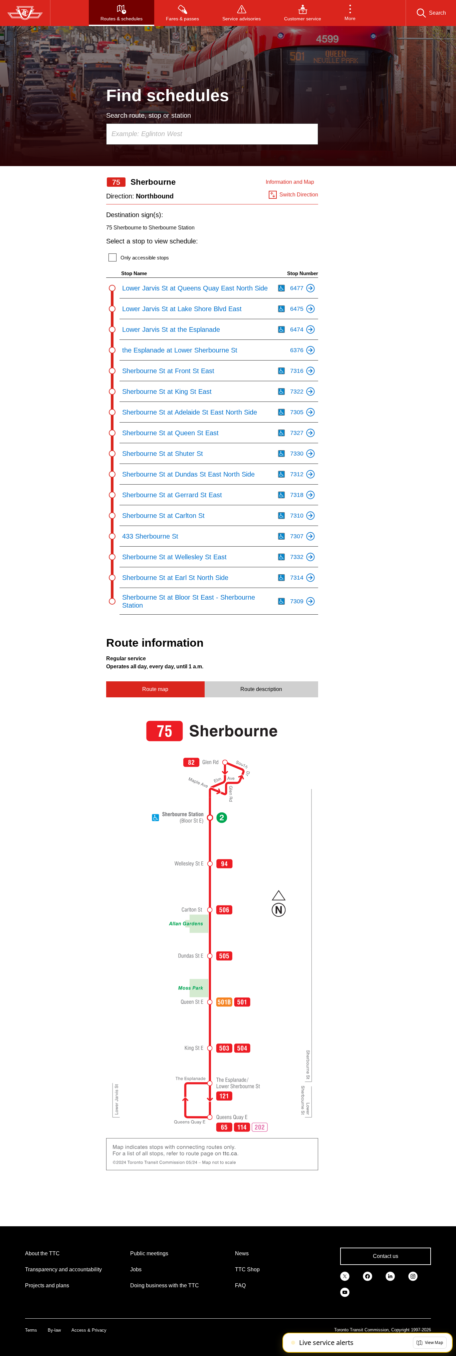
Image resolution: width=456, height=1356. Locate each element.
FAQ (240, 1285)
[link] (345, 1275)
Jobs (136, 1269)
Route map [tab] (155, 689)
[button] (350, 13)
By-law (54, 1330)
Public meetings (149, 1253)
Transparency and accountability (63, 1269)
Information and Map (290, 182)
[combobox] (212, 134)
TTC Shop (247, 1269)
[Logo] (25, 13)
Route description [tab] (261, 689)
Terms (31, 1330)
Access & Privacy (88, 1330)
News (242, 1253)
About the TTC (42, 1253)
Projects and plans (47, 1285)
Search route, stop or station (148, 115)
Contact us (385, 1256)
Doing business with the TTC (164, 1285)
